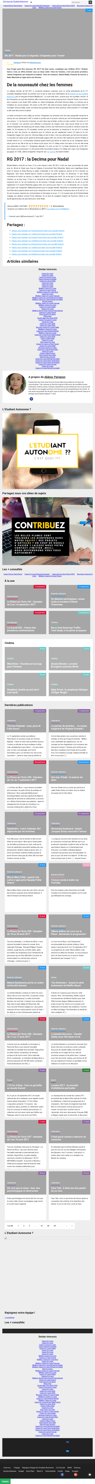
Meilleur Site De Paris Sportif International (47, 311)
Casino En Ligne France (47, 290)
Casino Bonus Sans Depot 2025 (63, 6)
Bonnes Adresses (9, 1471)
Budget (21, 1471)
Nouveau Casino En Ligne (47, 348)
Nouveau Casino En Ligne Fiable (47, 327)
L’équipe (10, 1443)
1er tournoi (51, 152)
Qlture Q (40, 1471)
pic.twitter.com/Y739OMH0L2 (58, 209)
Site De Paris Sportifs (47, 357)
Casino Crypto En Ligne (47, 277)
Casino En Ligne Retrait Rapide (47, 331)
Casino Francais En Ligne (48, 320)
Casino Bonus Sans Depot (12, 6)
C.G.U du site (11, 1452)
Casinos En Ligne (47, 309)
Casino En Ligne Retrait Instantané (37, 6)
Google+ (75, 1474)
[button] (31, 2)
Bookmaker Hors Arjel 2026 (47, 318)
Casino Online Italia (47, 338)
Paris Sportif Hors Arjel (47, 355)
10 (42, 1226)
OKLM (69, 1468)
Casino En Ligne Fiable (48, 281)
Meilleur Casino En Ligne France (50, 7)
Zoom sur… (7, 1468)
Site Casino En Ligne (47, 342)
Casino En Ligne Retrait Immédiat (47, 359)
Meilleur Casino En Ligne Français (47, 296)
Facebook (69, 1442)
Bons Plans (30, 1471)
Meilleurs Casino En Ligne (47, 329)
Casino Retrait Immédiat (47, 279)
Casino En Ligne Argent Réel (47, 349)
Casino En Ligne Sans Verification (47, 361)
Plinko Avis (47, 316)
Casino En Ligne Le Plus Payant (47, 344)
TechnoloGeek (50, 1471)
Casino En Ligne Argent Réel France (47, 335)
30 (55, 1226)
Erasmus (77, 1468)
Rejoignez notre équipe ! (16, 1447)
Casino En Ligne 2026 (47, 324)
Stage (67, 1471)
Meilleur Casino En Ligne (47, 288)
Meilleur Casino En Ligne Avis (47, 292)
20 (48, 1226)
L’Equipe (17, 1468)
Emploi (60, 1471)
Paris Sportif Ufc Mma (47, 314)
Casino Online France (47, 353)
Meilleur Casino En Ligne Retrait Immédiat (47, 298)
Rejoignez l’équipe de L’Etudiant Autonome (38, 1468)
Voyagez (75, 1471)
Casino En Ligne (47, 274)
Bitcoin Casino (47, 301)
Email (68, 1451)
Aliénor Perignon (54, 377)
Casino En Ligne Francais (48, 364)
